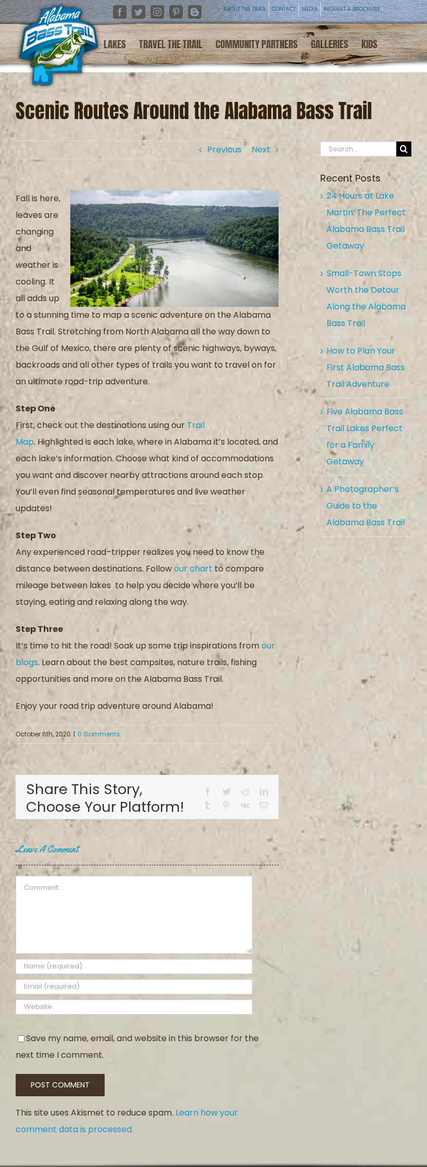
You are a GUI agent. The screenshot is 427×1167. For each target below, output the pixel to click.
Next (261, 149)
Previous (224, 149)
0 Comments (99, 734)
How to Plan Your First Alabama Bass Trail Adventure (365, 367)
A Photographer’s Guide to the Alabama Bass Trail (365, 505)
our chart (193, 569)
